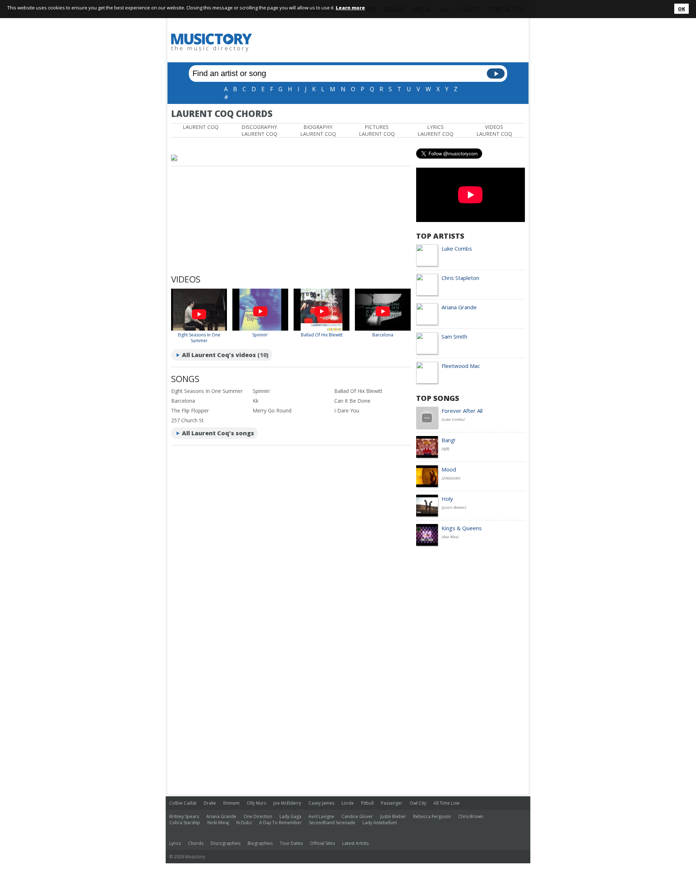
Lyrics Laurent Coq (435, 130)
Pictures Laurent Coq (377, 130)
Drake (210, 803)
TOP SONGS (437, 398)
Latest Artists (355, 843)
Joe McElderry (287, 803)
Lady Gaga (290, 816)
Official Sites (322, 843)
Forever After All (462, 410)
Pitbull (367, 803)
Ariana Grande (459, 307)
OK (681, 8)
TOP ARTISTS (440, 236)
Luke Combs (457, 248)
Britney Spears (184, 816)
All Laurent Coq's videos (219, 355)
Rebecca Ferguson (432, 816)
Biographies (260, 843)
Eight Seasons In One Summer (199, 338)
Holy (447, 498)
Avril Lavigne (321, 816)
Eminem (231, 803)
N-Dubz (244, 823)
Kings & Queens (462, 528)
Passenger (391, 803)
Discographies (225, 843)
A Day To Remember (280, 823)
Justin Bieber (393, 816)
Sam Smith (454, 336)
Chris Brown (470, 816)
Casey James (321, 803)
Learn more (350, 7)
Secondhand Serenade (332, 823)
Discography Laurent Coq (259, 130)
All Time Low (446, 803)
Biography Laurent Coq (318, 130)
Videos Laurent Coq (494, 130)
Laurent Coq (201, 126)
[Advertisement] (393, 42)
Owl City (418, 803)
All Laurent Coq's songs (218, 433)
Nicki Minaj (218, 823)
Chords (195, 843)
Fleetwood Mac (461, 365)
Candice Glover (357, 816)
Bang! (448, 440)
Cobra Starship (184, 823)
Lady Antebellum (379, 823)
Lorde (347, 803)
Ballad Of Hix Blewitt (322, 335)
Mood (449, 469)
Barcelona (382, 335)
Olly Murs (256, 803)
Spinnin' (260, 335)
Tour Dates (291, 843)
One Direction (258, 816)
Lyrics (175, 843)
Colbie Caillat (182, 803)
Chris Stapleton (460, 277)
